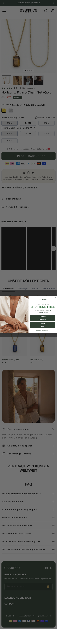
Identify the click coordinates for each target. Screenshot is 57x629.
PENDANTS (43, 316)
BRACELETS (43, 319)
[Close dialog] (55, 297)
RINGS (42, 326)
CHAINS (43, 323)
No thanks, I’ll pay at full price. (43, 330)
